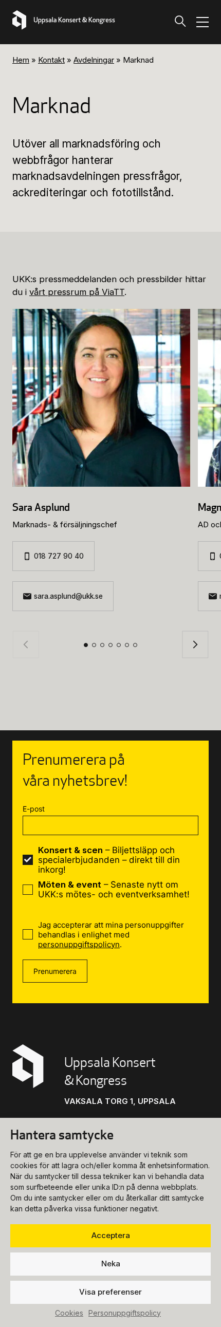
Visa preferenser (110, 1292)
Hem (20, 60)
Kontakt (51, 60)
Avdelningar (93, 60)
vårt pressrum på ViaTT (76, 292)
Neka (110, 1263)
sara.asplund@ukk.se (68, 596)
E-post (34, 808)
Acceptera (110, 1235)
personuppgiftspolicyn (79, 944)
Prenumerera (55, 971)
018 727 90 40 (59, 556)
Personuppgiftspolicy (124, 1312)
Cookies (69, 1312)
